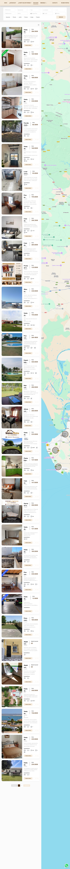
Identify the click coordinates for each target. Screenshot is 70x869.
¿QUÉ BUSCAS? (12, 2)
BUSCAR (61, 17)
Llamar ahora (28, 45)
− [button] (43, 26)
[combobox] (22, 10)
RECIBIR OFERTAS (65, 2)
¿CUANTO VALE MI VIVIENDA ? (24, 2)
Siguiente (26, 785)
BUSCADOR (35, 2)
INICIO (5, 2)
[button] (38, 25)
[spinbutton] (9, 13)
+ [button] (43, 24)
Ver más (37, 45)
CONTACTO (54, 2)
